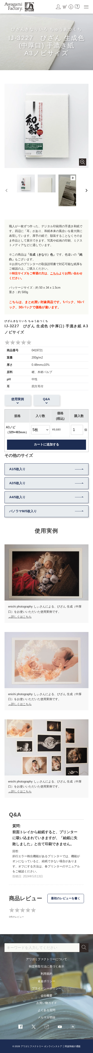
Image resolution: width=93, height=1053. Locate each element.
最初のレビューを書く (65, 898)
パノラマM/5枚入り (23, 511)
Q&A (46, 399)
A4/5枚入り (17, 497)
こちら (54, 273)
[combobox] (42, 947)
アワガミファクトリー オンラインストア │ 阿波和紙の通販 (51, 1046)
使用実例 (17, 399)
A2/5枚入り (17, 483)
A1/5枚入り (17, 469)
